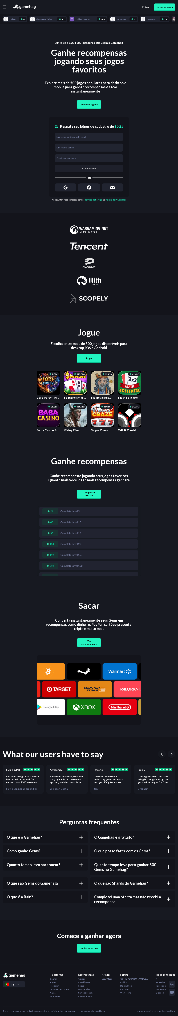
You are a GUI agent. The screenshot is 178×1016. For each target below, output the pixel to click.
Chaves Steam (85, 996)
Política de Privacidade (116, 199)
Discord (160, 992)
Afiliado (82, 978)
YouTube (160, 982)
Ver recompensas (89, 642)
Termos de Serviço (93, 199)
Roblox (123, 982)
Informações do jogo (60, 989)
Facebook (161, 985)
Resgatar (54, 985)
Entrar (145, 7)
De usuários (126, 985)
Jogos (53, 982)
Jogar (89, 358)
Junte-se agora (164, 7)
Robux (81, 985)
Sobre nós (55, 996)
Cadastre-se (89, 168)
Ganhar (53, 978)
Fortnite (124, 989)
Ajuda (52, 992)
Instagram (161, 989)
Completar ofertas (89, 494)
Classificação (84, 982)
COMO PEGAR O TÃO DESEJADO (134, 978)
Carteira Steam (85, 992)
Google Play (84, 989)
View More (107, 978)
